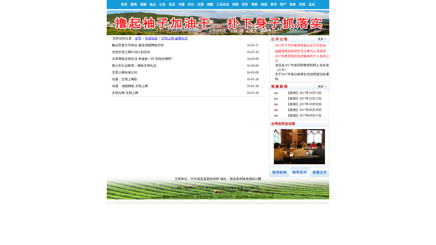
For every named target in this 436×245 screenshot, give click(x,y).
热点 (153, 4)
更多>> (322, 39)
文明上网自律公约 (124, 72)
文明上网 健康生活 (174, 38)
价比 (191, 4)
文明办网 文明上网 (125, 93)
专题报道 (151, 38)
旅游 (264, 4)
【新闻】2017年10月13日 (304, 93)
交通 (200, 4)
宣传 (273, 4)
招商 (235, 4)
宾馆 (302, 4)
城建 (210, 4)
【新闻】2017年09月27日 (304, 115)
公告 (162, 4)
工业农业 (222, 4)
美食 (293, 4)
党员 (172, 4)
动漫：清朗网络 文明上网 (130, 86)
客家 (254, 4)
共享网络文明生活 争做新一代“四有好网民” (142, 59)
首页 (124, 4)
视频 (143, 4)
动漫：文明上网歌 (124, 79)
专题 (181, 4)
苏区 (245, 4)
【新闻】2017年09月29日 (304, 110)
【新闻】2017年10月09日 (304, 104)
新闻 (134, 4)
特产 (283, 4)
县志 (312, 4)
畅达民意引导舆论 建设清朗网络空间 (138, 45)
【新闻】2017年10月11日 (304, 98)
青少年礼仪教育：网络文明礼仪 (134, 65)
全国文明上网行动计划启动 (131, 52)
